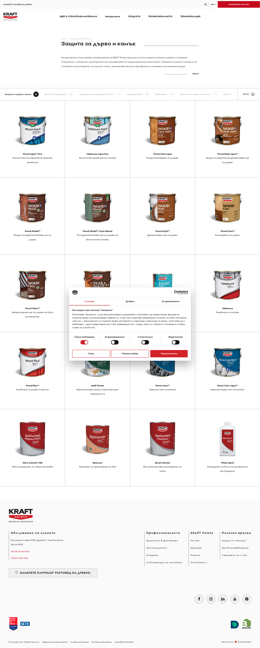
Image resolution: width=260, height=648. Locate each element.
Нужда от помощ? (234, 540)
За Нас (195, 540)
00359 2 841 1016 (19, 558)
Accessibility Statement (124, 642)
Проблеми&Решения (235, 547)
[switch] (115, 342)
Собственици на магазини (164, 562)
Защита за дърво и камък (80, 39)
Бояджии (152, 555)
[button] (181, 73)
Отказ (91, 353)
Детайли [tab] (130, 301)
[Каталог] (10, 16)
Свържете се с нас (234, 555)
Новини (195, 555)
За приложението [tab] (170, 301)
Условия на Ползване (79, 642)
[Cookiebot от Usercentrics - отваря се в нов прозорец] (176, 292)
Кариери (196, 547)
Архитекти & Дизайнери (162, 540)
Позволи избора (130, 353)
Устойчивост (199, 562)
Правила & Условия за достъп (55, 642)
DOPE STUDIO (245, 642)
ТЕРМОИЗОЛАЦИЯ (190, 16)
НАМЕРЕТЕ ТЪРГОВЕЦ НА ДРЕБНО (17, 4)
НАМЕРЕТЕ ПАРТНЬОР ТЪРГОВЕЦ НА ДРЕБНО (55, 573)
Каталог (64, 39)
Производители (156, 547)
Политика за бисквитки (101, 642)
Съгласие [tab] (89, 301)
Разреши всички (169, 353)
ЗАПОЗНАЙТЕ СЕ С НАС (239, 4)
